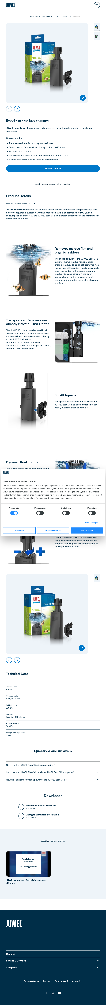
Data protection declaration (68, 981)
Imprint (46, 981)
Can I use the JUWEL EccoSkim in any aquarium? (30, 765)
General (10, 953)
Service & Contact (16, 960)
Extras (56, 16)
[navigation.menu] (97, 5)
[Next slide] (17, 109)
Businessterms (31, 981)
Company (11, 967)
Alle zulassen (87, 530)
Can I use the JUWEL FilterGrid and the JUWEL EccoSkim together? (40, 772)
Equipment (45, 16)
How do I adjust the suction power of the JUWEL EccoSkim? (36, 779)
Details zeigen (91, 523)
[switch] (40, 513)
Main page (34, 16)
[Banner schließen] (102, 472)
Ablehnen (19, 530)
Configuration (30, 866)
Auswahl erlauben (53, 530)
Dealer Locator (53, 168)
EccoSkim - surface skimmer (53, 841)
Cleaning (65, 16)
